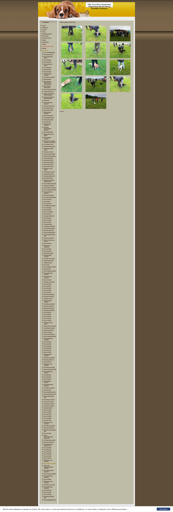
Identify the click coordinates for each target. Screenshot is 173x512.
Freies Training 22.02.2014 (50, 189)
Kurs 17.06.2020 (47, 494)
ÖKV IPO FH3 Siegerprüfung (47, 86)
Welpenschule (45, 36)
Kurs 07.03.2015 (47, 280)
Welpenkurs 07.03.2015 (49, 282)
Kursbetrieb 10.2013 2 (49, 166)
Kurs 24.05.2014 (47, 222)
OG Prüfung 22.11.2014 (49, 258)
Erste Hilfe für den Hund (49, 205)
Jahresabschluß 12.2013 (49, 176)
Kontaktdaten (45, 42)
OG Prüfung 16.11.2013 (49, 171)
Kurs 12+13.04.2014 (48, 211)
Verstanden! (163, 509)
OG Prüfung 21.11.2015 (49, 328)
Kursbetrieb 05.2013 (48, 115)
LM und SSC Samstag (49, 403)
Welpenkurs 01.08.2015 (49, 310)
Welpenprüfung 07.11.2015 (50, 326)
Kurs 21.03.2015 (47, 286)
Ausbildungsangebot (47, 33)
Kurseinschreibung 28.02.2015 (48, 273)
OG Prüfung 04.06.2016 (49, 357)
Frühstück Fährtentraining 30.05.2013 (47, 129)
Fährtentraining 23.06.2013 (47, 138)
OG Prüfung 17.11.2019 (49, 484)
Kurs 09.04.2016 (47, 348)
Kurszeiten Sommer (46, 38)
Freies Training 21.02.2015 (50, 271)
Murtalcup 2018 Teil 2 (49, 427)
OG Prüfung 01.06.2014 (49, 228)
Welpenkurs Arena (48, 298)
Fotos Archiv (45, 50)
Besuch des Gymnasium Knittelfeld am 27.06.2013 (50, 141)
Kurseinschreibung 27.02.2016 (48, 339)
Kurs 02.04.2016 (47, 346)
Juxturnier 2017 (47, 390)
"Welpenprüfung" (48, 224)
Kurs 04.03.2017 (47, 374)
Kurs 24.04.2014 (47, 213)
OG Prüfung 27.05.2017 (49, 388)
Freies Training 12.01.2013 (50, 89)
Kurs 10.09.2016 (47, 361)
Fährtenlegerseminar (48, 253)
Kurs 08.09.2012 (47, 62)
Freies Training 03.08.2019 (50, 473)
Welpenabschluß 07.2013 (49, 146)
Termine (44, 40)
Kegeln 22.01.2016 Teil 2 (49, 334)
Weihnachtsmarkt (48, 262)
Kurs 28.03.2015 (47, 288)
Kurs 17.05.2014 (47, 220)
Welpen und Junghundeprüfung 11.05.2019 (48, 467)
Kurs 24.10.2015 (47, 320)
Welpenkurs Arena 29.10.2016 (48, 364)
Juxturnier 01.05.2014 (49, 216)
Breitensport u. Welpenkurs (47, 246)
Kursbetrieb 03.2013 (48, 108)
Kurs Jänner (47, 264)
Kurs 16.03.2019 (47, 451)
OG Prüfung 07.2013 (48, 144)
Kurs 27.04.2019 (47, 458)
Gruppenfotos (47, 201)
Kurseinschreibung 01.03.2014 (48, 192)
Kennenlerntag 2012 (48, 54)
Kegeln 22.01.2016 (48, 332)
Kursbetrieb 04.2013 (48, 110)
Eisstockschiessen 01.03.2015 (48, 277)
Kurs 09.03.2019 (47, 449)
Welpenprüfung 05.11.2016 (50, 369)
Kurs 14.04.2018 (47, 418)
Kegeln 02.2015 (47, 269)
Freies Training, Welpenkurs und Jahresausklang (48, 83)
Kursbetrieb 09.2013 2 (49, 162)
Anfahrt (44, 44)
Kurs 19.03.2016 (47, 344)
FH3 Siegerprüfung (48, 178)
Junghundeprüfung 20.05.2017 (48, 385)
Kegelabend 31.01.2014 (49, 185)
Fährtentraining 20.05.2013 (47, 124)
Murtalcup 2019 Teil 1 (49, 442)
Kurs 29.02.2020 (47, 490)
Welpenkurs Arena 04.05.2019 (48, 460)
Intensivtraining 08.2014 (49, 232)
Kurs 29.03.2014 (47, 207)
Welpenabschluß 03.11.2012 (47, 74)
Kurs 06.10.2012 (47, 69)
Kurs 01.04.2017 (47, 379)
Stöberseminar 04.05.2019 (50, 463)
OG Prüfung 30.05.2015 (49, 304)
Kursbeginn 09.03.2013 (49, 106)
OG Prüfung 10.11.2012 (49, 77)
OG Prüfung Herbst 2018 (49, 440)
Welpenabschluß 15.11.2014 (47, 256)
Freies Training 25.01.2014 (50, 183)
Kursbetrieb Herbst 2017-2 (50, 394)
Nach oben (62, 111)
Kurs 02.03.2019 (47, 447)
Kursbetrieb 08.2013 (48, 158)
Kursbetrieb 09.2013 (48, 160)
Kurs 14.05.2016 (47, 352)
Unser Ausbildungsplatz (49, 52)
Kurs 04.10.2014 (47, 249)
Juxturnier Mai (47, 121)
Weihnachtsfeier (47, 79)
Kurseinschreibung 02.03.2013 (48, 103)
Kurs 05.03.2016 (47, 341)
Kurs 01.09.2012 (47, 60)
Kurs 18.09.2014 (47, 243)
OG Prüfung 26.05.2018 (49, 425)
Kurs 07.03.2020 (47, 492)
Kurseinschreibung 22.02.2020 (48, 487)
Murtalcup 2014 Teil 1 (49, 230)
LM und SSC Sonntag (49, 405)
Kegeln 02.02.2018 (48, 407)
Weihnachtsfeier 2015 (49, 330)
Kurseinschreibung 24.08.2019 (48, 476)
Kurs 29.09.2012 (47, 67)
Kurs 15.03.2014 (47, 199)
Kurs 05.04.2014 (47, 209)
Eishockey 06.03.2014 (49, 195)
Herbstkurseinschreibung (50, 156)
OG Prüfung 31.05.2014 (49, 226)
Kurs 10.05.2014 (47, 218)
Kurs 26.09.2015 (47, 316)
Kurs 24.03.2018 (47, 414)
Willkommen (45, 27)
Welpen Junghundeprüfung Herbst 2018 (48, 437)
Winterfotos (46, 100)
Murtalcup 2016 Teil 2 (49, 359)
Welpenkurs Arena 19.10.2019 (48, 482)
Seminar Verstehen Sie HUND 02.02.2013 (49, 94)
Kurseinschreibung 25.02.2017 (48, 372)
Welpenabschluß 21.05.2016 (47, 355)
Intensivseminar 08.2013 (49, 154)
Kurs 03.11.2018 (47, 433)
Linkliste (44, 48)
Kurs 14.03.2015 (47, 284)
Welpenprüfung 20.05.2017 (47, 381)
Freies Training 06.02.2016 (50, 336)
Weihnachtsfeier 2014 (49, 260)
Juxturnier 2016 (47, 350)
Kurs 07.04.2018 (47, 416)
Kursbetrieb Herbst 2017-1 (50, 392)
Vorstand (44, 29)
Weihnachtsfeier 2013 (49, 174)
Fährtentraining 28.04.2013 (47, 113)
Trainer (44, 31)
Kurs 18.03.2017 (47, 377)
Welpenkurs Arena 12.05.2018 (48, 423)
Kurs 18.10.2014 (47, 251)
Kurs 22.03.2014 (47, 203)
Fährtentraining (47, 71)
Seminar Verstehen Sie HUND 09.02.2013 (49, 97)
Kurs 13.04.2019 (47, 456)
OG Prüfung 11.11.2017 (49, 399)
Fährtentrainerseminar (49, 294)
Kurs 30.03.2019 (47, 454)
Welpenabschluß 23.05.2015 (47, 301)
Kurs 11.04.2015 (47, 290)
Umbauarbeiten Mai (48, 119)
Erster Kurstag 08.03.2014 (50, 197)
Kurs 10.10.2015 (47, 318)
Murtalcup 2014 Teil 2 (49, 238)
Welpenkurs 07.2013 (48, 152)
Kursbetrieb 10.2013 (48, 164)
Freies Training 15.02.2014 (50, 187)
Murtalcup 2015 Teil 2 (49, 308)
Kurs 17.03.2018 (47, 412)
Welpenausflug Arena (49, 91)
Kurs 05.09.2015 (47, 314)
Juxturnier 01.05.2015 (49, 296)
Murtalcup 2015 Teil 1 (49, 306)
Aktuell (44, 25)
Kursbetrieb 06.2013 (48, 132)
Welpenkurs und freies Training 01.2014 (49, 181)
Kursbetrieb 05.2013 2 (49, 117)
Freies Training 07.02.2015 (50, 266)
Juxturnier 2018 (47, 420)
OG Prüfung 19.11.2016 (49, 367)
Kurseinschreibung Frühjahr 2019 (48, 445)
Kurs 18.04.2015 (47, 292)
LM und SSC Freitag (49, 401)
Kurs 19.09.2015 (47, 312)
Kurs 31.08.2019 (47, 479)
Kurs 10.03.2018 (47, 410)
